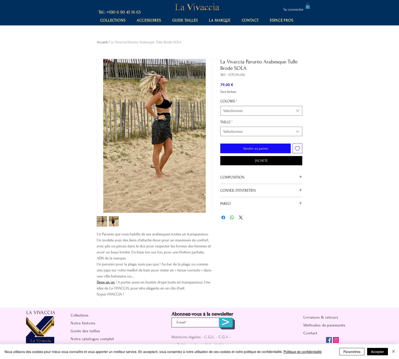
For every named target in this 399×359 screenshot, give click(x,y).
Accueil (102, 42)
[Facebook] (329, 340)
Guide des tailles (85, 331)
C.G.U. (209, 337)
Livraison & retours (320, 317)
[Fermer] (393, 351)
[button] (307, 6)
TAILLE (226, 122)
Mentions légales (186, 337)
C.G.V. (223, 337)
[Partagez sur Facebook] (223, 217)
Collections (79, 315)
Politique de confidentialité (303, 351)
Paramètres (351, 351)
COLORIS (228, 101)
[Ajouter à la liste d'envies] (297, 148)
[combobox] (261, 111)
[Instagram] (336, 340)
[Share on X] (241, 217)
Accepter (377, 351)
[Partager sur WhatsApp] (232, 217)
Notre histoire (83, 323)
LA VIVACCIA (40, 312)
